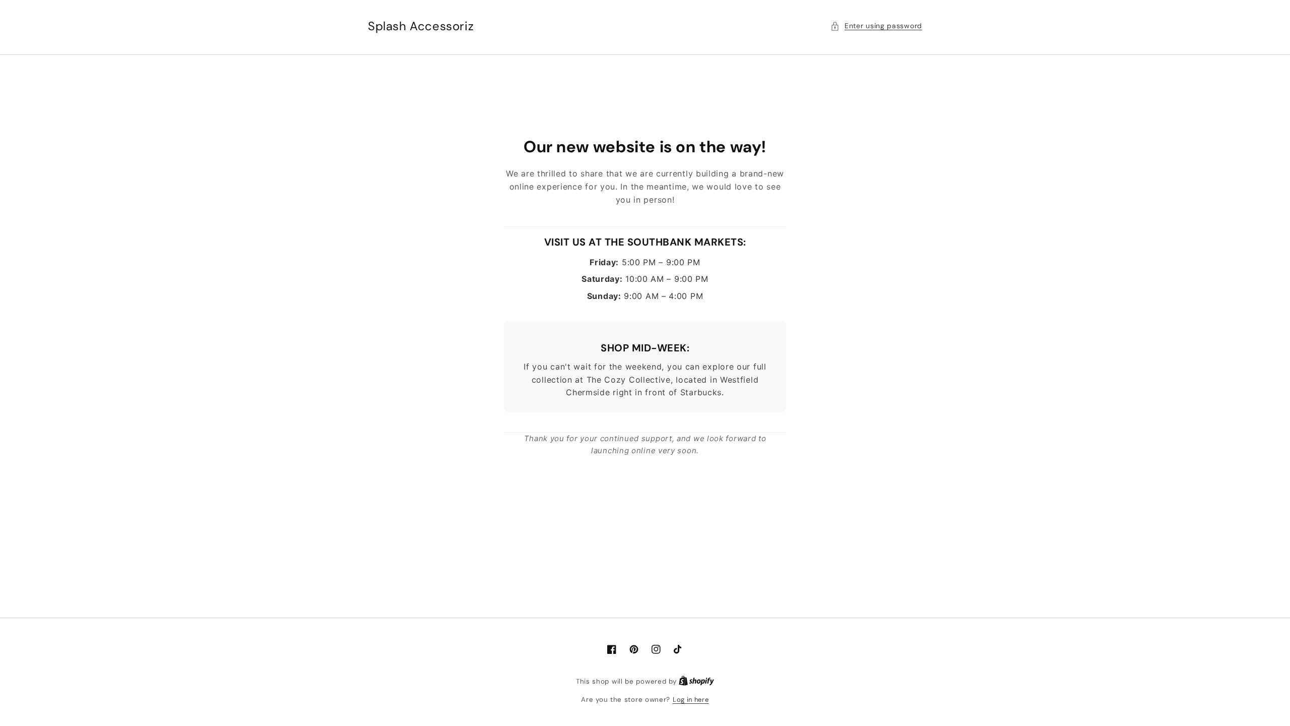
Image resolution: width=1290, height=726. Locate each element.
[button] (876, 26)
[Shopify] (696, 681)
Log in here (691, 699)
